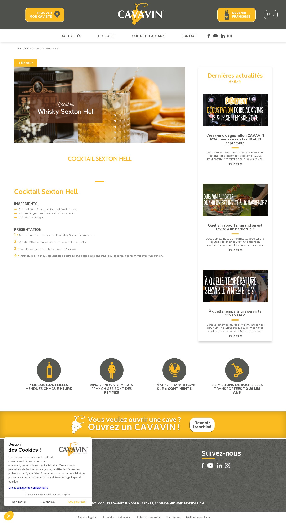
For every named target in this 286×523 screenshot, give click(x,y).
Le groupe (106, 36)
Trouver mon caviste (41, 14)
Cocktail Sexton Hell (47, 48)
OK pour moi (77, 502)
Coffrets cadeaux (148, 36)
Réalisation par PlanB (198, 517)
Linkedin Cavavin (222, 36)
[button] (9, 516)
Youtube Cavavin (215, 36)
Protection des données (116, 517)
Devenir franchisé (241, 14)
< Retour (25, 63)
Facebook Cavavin (208, 36)
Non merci (19, 502)
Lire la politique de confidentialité (28, 487)
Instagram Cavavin (229, 36)
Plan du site (173, 517)
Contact (189, 36)
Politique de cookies (148, 517)
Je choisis (48, 502)
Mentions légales (86, 517)
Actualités (71, 36)
